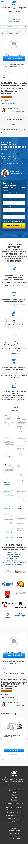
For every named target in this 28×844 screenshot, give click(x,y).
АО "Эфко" (20, 530)
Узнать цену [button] (14, 750)
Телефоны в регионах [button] (14, 15)
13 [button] (11, 762)
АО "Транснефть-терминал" (7, 456)
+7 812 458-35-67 (19, 812)
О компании (14, 792)
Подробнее (14, 754)
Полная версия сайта (14, 838)
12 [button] (25, 760)
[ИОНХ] (21, 444)
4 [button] (9, 760)
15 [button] (15, 762)
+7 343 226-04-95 (18, 815)
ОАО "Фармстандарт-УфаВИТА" (8, 482)
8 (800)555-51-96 (14, 13)
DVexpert (14, 773)
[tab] (14, 119)
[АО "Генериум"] (21, 497)
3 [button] (7, 760)
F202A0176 (7, 100)
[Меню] (2, 2)
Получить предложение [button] (14, 58)
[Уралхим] (21, 470)
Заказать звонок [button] (14, 21)
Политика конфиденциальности (14, 803)
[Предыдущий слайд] (1, 738)
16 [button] (17, 762)
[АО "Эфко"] (21, 521)
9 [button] (19, 760)
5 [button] (11, 760)
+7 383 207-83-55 (18, 824)
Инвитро (7, 431)
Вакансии (14, 797)
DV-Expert (14, 3)
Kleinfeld (12, 103)
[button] (16, 111)
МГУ (20, 431)
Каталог (14, 787)
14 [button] (13, 762)
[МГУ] (21, 422)
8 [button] (17, 760)
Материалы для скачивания (14, 790)
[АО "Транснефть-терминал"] (8, 444)
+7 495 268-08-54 (14, 19)
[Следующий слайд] (27, 738)
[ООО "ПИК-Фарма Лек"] (8, 497)
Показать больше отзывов (14, 537)
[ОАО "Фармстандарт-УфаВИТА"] (8, 470)
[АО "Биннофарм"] (8, 521)
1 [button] (3, 760)
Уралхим (20, 480)
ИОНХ (20, 454)
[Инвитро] (8, 422)
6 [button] (13, 760)
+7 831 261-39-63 (19, 821)
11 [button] (23, 760)
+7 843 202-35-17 (16, 818)
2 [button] (5, 760)
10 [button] (21, 760)
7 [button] (15, 760)
